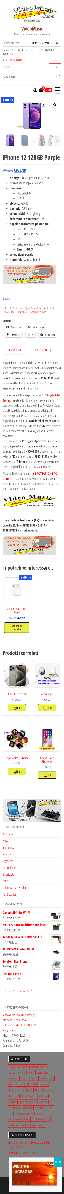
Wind (23, 1125)
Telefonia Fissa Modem (15, 888)
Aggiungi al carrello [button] (17, 627)
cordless (43, 1078)
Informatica (8, 847)
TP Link (39, 1113)
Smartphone (36, 308)
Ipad (30, 1090)
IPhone (14, 312)
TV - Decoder (9, 894)
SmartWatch (9, 874)
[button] (55, 105)
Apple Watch (42, 1072)
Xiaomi (42, 1125)
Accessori (8, 834)
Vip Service (37, 1119)
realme (33, 1096)
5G (47, 308)
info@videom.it (15, 59)
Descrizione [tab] (15, 350)
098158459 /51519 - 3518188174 (19, 1025)
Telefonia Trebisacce (37, 312)
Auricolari (13, 1078)
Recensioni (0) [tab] (42, 350)
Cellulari (6, 312)
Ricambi (7, 854)
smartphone (23, 312)
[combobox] (32, 75)
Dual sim (19, 1084)
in (53, 400)
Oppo (23, 1096)
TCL (10, 1113)
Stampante (40, 1107)
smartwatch (27, 1107)
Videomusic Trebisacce (19, 1119)
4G (10, 1066)
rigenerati (23, 1102)
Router (33, 1102)
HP (27, 1084)
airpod (12, 1072)
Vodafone (13, 1125)
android (21, 1072)
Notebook (13, 1096)
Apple (27, 308)
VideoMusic (32, 28)
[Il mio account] (35, 90)
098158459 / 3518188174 (21, 1153)
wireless (32, 1125)
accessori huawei (38, 1066)
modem (47, 1090)
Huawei (44, 1084)
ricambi (12, 1102)
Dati (51, 1078)
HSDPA (35, 1084)
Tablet (6, 881)
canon (23, 1078)
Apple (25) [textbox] (30, 76)
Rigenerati (8, 861)
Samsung (43, 1102)
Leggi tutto (17, 708)
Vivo (47, 1119)
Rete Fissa (43, 1096)
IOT (23, 1090)
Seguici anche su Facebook (18, 991)
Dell (11, 1084)
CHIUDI (58, 1162)
